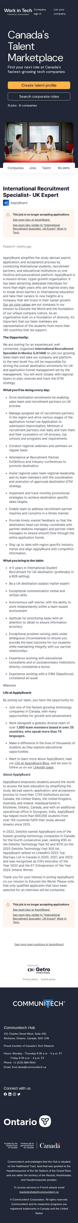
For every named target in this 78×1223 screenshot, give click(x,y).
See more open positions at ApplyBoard (39, 944)
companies (16, 168)
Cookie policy (48, 979)
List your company (60, 11)
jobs (32, 168)
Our (6, 304)
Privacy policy (30, 979)
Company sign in (40, 11)
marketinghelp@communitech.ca (39, 1191)
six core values (19, 304)
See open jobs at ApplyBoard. (31, 219)
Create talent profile (39, 85)
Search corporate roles (39, 96)
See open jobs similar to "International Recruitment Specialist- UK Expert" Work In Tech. (39, 228)
